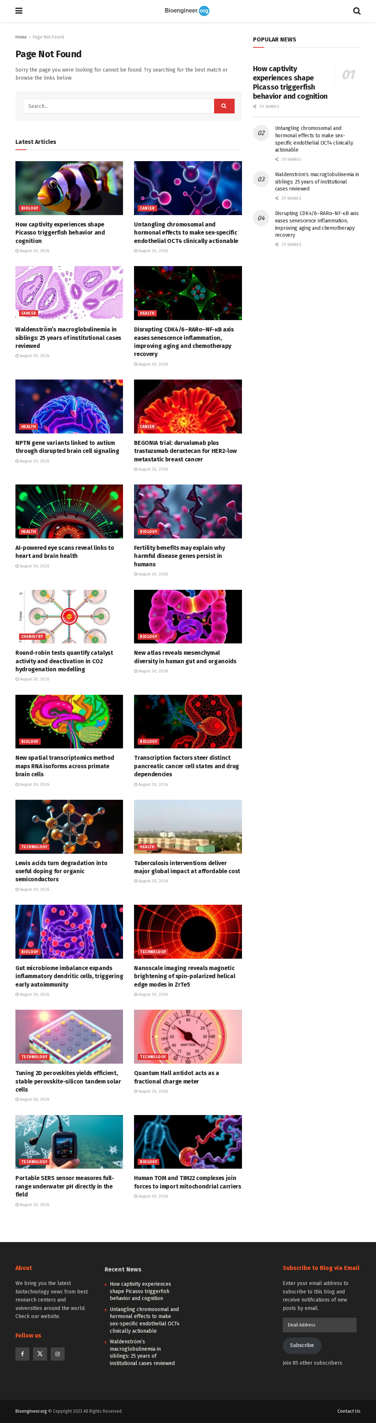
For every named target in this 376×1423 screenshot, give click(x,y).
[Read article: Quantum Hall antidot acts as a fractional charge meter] (188, 1037)
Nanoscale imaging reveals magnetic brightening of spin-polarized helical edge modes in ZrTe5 (184, 976)
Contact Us (349, 1411)
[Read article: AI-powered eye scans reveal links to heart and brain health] (69, 511)
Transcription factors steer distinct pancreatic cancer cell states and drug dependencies (186, 766)
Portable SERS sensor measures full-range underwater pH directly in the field (64, 1186)
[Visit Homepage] (188, 11)
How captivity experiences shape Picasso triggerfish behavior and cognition (60, 232)
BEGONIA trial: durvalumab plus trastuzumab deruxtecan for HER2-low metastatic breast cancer (185, 451)
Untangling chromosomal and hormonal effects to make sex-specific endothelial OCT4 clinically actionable (186, 232)
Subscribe (302, 1345)
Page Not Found (48, 37)
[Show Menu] (18, 11)
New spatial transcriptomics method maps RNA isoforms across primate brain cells (64, 766)
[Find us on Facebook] (22, 1354)
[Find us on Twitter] (40, 1354)
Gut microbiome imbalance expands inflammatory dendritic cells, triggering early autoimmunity (69, 976)
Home (21, 37)
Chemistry (32, 637)
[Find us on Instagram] (58, 1354)
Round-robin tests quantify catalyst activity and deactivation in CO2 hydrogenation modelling (64, 661)
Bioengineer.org (31, 1411)
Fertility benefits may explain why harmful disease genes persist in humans (179, 556)
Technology (34, 847)
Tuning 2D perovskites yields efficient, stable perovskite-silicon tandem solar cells (68, 1081)
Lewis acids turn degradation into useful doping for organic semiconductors (61, 871)
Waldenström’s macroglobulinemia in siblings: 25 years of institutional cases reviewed (68, 337)
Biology (30, 208)
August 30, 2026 (34, 250)
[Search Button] (357, 11)
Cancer (147, 208)
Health (147, 313)
